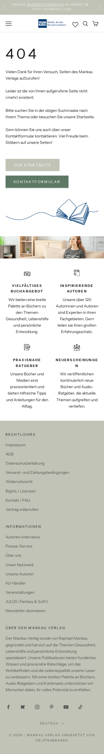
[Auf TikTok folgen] (80, 707)
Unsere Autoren (20, 573)
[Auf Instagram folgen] (37, 707)
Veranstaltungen (20, 592)
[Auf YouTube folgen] (66, 707)
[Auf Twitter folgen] (23, 707)
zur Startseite (33, 165)
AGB (10, 454)
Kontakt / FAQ (18, 500)
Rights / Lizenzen (21, 491)
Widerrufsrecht (19, 481)
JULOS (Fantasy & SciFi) (27, 601)
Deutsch (49, 723)
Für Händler (16, 583)
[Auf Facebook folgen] (8, 707)
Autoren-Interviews (23, 536)
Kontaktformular (37, 181)
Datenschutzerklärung (25, 463)
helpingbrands (52, 740)
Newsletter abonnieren (25, 610)
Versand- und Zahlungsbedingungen (37, 472)
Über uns (13, 555)
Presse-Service (19, 546)
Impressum (16, 444)
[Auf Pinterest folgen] (51, 707)
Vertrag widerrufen (22, 509)
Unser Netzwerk (20, 564)
